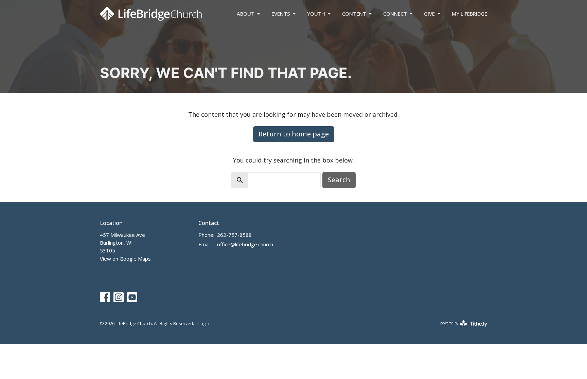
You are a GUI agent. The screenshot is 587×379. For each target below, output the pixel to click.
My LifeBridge (469, 13)
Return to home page (294, 133)
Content (354, 13)
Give (429, 13)
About (245, 13)
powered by (460, 329)
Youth (316, 13)
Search (339, 179)
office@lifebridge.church (245, 244)
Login (203, 323)
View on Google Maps (125, 258)
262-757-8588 (234, 234)
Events (280, 13)
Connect (395, 13)
